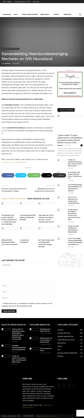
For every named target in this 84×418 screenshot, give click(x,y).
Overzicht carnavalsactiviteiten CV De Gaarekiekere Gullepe (14, 190)
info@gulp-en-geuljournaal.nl (49, 416)
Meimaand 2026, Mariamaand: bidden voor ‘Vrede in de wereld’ (9, 242)
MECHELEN (16, 49)
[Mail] (69, 385)
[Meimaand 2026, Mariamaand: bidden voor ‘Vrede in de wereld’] (10, 232)
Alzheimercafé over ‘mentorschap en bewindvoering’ (46, 340)
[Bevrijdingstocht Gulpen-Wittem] (34, 331)
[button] (79, 14)
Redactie (7, 63)
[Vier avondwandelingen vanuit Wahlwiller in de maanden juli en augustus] (62, 187)
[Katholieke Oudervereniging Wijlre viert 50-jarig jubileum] (6, 348)
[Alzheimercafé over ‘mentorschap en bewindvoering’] (34, 340)
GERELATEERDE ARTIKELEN (13, 199)
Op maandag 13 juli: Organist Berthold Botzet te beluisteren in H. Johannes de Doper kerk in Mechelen (9, 219)
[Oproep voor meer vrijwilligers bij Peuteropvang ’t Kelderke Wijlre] (62, 228)
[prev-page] (3, 251)
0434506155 (30, 416)
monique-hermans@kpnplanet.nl (14, 162)
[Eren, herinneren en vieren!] (34, 351)
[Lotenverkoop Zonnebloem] (28, 232)
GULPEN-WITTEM (6, 49)
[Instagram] (78, 1)
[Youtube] (81, 1)
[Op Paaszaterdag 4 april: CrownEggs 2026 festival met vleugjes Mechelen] (46, 232)
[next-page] (6, 251)
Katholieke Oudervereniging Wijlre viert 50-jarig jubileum (19, 347)
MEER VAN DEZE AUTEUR (38, 199)
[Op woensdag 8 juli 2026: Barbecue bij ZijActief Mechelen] (28, 207)
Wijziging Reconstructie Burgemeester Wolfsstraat (44, 190)
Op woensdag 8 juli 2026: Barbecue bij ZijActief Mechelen (28, 217)
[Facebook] (75, 1)
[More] (69, 175)
